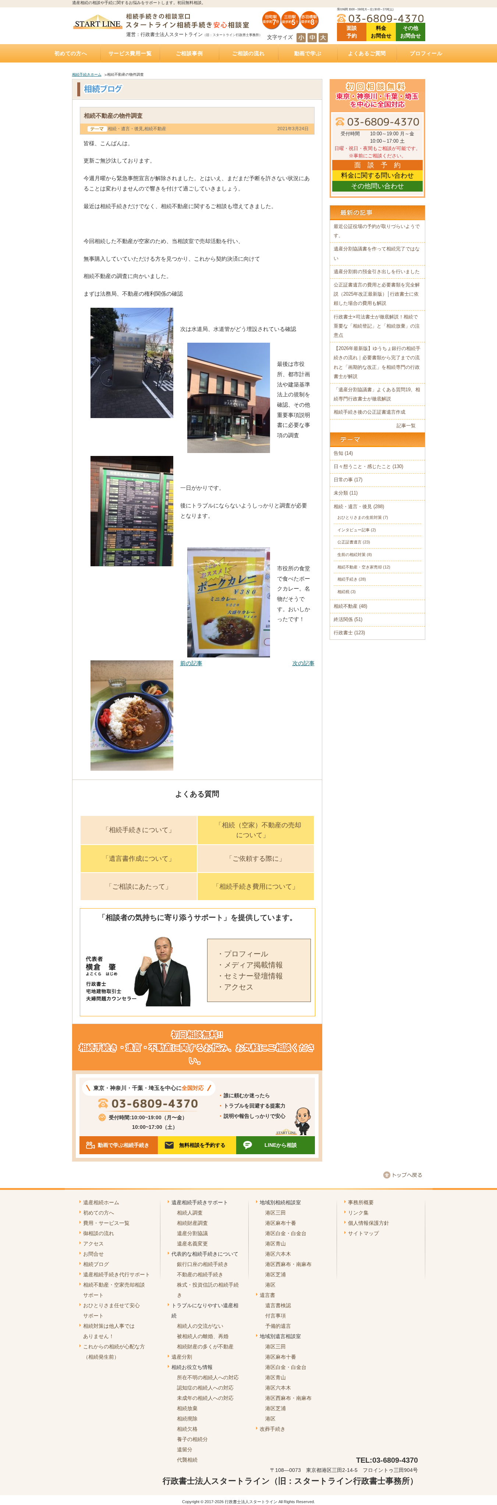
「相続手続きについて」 (138, 830)
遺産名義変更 (192, 1244)
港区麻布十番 (280, 1223)
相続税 (343, 591)
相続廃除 (187, 1419)
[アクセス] (291, 27)
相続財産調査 (192, 1223)
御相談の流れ (98, 1233)
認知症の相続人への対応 (205, 1388)
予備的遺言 (278, 1326)
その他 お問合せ (410, 32)
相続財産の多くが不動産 (205, 1346)
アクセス (93, 1244)
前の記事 (191, 663)
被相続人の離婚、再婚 (202, 1336)
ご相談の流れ (248, 53)
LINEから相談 (281, 1145)
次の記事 (303, 663)
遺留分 (184, 1449)
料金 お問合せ (381, 32)
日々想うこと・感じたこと (362, 466)
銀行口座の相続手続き (202, 1264)
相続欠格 (187, 1429)
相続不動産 (155, 128)
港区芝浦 (275, 1274)
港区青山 (275, 1244)
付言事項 (275, 1316)
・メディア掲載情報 (250, 965)
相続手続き (347, 579)
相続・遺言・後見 (125, 128)
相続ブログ (96, 1264)
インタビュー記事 (353, 530)
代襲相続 (187, 1460)
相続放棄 (187, 1408)
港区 (270, 1285)
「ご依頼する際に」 (255, 858)
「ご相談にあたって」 (139, 886)
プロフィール (426, 53)
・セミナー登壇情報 (250, 976)
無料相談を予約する (202, 1145)
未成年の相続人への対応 (205, 1398)
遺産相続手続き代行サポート (116, 1274)
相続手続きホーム (87, 74)
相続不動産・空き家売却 (359, 567)
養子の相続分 (192, 1439)
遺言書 (267, 1295)
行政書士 (343, 632)
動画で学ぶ (308, 53)
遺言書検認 (278, 1305)
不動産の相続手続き (200, 1274)
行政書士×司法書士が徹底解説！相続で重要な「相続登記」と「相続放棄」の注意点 (377, 326)
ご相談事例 (189, 53)
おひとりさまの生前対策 (359, 517)
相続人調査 (190, 1213)
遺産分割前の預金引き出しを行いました (377, 271)
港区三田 (275, 1213)
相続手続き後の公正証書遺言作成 (369, 412)
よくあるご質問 (367, 53)
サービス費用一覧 (130, 53)
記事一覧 (406, 425)
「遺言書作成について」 (138, 858)
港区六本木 (278, 1254)
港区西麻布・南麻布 (288, 1264)
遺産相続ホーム (101, 1202)
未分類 (341, 493)
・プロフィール (242, 954)
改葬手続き (272, 1429)
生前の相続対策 (351, 554)
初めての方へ (70, 53)
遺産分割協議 (192, 1233)
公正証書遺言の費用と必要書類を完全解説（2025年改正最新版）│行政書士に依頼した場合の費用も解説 (377, 294)
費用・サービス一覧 (106, 1223)
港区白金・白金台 (285, 1233)
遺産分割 (181, 1357)
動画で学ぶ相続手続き (123, 1145)
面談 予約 (352, 32)
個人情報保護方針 (368, 1223)
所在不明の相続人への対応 (208, 1377)
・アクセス (235, 987)
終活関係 (343, 619)
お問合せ (93, 1254)
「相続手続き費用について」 (256, 886)
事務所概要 (361, 1202)
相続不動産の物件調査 (113, 115)
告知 (338, 453)
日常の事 (343, 479)
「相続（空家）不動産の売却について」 (258, 830)
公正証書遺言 (349, 542)
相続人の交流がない (200, 1326)
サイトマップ (363, 1233)
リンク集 (358, 1213)
